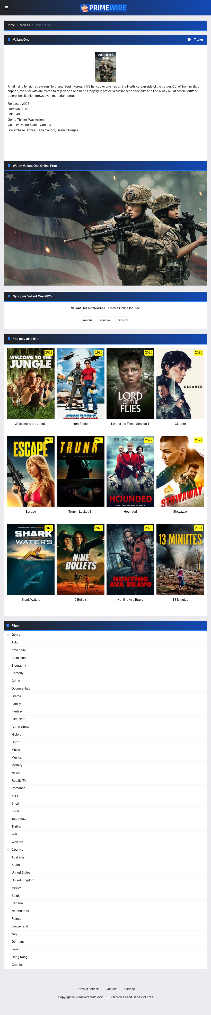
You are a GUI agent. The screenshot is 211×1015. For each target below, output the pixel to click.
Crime (16, 681)
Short (15, 803)
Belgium (17, 896)
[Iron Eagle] (80, 383)
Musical (17, 757)
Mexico (17, 888)
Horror (16, 742)
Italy (14, 934)
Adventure (19, 650)
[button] (105, 228)
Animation (19, 658)
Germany (18, 941)
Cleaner (180, 424)
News (16, 773)
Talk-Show (19, 819)
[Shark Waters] (31, 559)
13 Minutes (180, 599)
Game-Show (20, 727)
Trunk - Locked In (80, 511)
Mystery (17, 765)
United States (29, 125)
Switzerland (20, 926)
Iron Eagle (80, 424)
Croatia (17, 965)
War (31, 120)
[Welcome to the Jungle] (31, 383)
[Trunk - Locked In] (80, 471)
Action (39, 120)
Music (16, 750)
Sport (15, 811)
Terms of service (87, 989)
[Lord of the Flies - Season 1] (130, 383)
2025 (25, 104)
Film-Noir (18, 719)
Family (16, 704)
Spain (16, 865)
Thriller (22, 120)
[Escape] (31, 471)
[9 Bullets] (80, 559)
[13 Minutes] (180, 559)
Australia (18, 857)
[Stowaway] (180, 471)
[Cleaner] (180, 383)
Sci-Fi (16, 796)
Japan (16, 949)
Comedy (17, 673)
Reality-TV (19, 780)
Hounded (130, 511)
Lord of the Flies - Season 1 (130, 424)
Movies (25, 25)
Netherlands (20, 911)
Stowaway (180, 511)
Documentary (21, 688)
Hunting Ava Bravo (130, 599)
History (16, 734)
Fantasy (17, 711)
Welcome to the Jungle (31, 424)
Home (10, 25)
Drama (16, 696)
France (16, 919)
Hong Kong (20, 957)
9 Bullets (81, 599)
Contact (111, 989)
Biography (19, 665)
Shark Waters (30, 599)
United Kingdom (23, 880)
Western (17, 842)
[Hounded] (130, 471)
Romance (18, 788)
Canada (45, 125)
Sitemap (129, 989)
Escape (30, 511)
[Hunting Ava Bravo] (130, 559)
